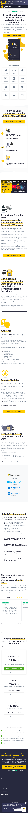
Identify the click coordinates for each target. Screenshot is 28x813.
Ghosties (19, 597)
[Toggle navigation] (25, 7)
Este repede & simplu (12, 138)
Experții (8, 597)
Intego (10, 334)
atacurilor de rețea (9, 523)
